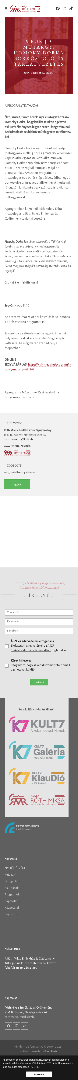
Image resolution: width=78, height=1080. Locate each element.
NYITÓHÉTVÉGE (15, 868)
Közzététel (12, 907)
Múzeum (11, 874)
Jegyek (16, 484)
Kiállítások (12, 887)
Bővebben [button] (36, 1067)
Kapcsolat (11, 901)
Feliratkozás (39, 682)
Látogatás (11, 881)
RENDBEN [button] (39, 1074)
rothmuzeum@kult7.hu (19, 439)
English (10, 914)
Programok (12, 894)
